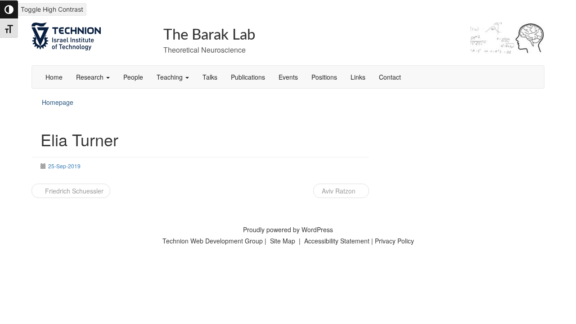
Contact (390, 76)
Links (358, 76)
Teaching (170, 76)
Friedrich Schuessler (73, 190)
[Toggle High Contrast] (9, 9)
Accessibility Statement (337, 240)
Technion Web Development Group (212, 240)
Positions (324, 76)
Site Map (282, 240)
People (133, 76)
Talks (209, 76)
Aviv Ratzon (338, 190)
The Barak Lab (209, 34)
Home (54, 76)
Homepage (57, 102)
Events (288, 76)
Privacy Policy (394, 240)
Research (90, 76)
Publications (248, 76)
